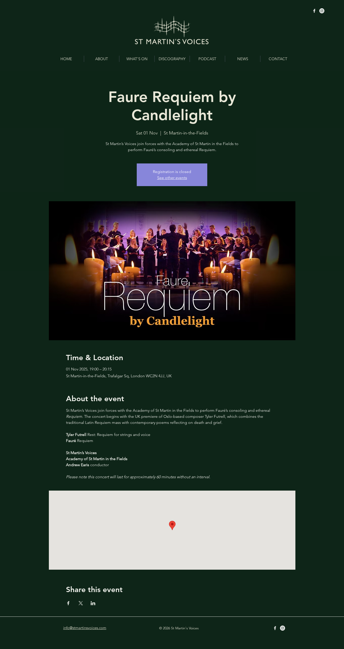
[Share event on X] (80, 603)
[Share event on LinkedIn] (93, 603)
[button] (101, 59)
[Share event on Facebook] (68, 603)
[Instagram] (321, 10)
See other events (172, 177)
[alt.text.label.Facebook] (314, 10)
